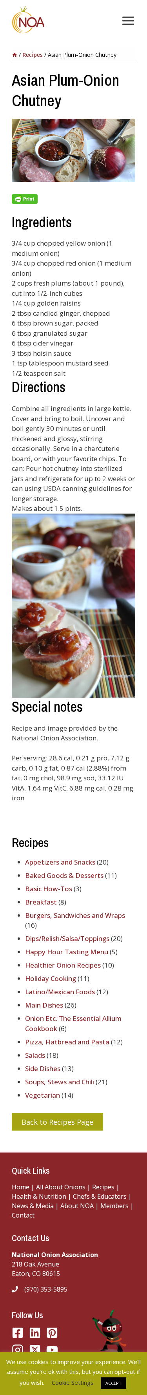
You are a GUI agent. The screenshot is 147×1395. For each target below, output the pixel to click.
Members (114, 1205)
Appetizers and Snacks (60, 862)
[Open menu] (126, 20)
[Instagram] (18, 1350)
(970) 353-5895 (45, 1289)
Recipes (103, 1187)
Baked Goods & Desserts (64, 875)
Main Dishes (44, 1005)
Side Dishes (42, 1068)
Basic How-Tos (48, 888)
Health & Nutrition (39, 1196)
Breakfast (41, 901)
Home (20, 1187)
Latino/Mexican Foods (60, 991)
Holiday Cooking (50, 978)
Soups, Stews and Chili (59, 1081)
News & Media (33, 1205)
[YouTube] (35, 1350)
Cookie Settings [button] (73, 1382)
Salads (35, 1055)
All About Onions (60, 1187)
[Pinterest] (52, 1333)
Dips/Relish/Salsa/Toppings (67, 938)
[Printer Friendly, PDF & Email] (73, 199)
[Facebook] (18, 1333)
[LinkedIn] (35, 1333)
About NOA (76, 1205)
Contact (23, 1215)
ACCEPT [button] (113, 1383)
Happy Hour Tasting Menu (66, 951)
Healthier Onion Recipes (63, 965)
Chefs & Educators (100, 1196)
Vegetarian (42, 1095)
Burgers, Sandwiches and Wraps (75, 915)
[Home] (14, 54)
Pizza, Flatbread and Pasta (67, 1041)
